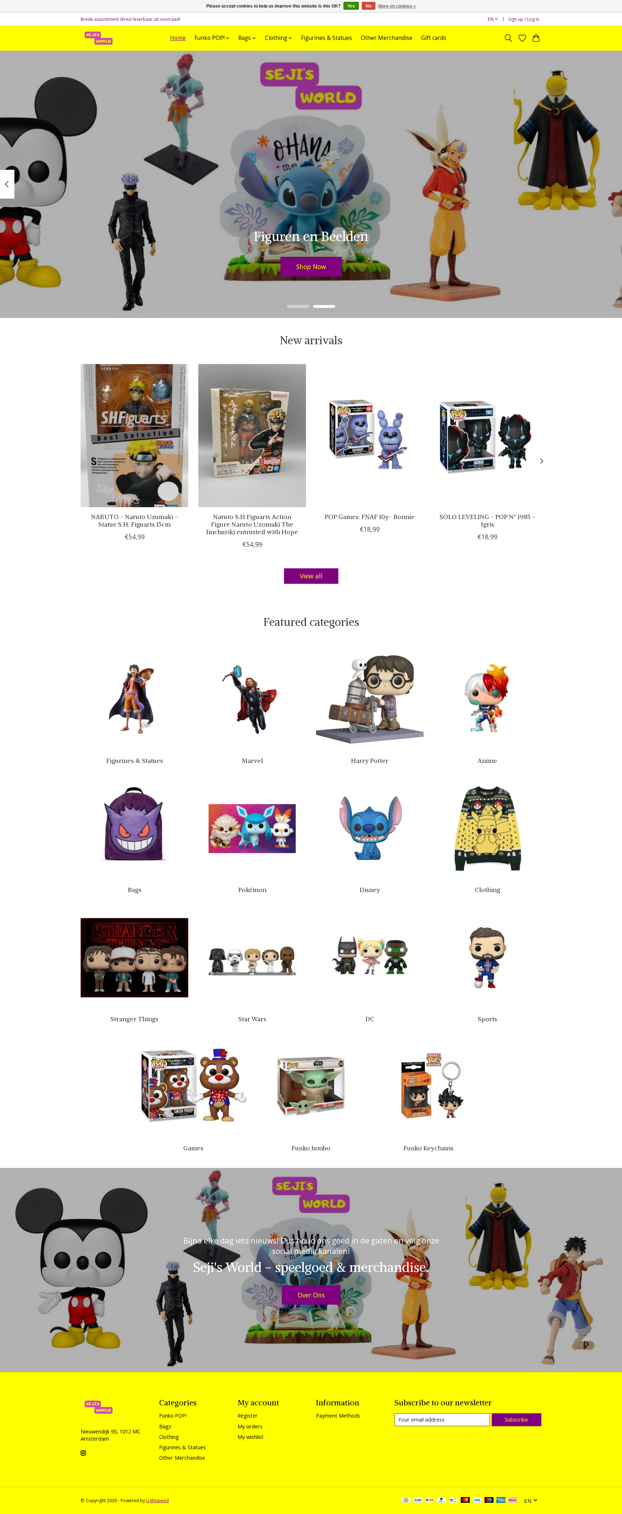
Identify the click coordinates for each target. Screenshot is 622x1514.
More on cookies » (397, 6)
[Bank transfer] (418, 1500)
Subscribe (516, 1419)
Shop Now (311, 266)
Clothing (487, 890)
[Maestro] (489, 1500)
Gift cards (433, 38)
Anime (487, 761)
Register (248, 1415)
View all (311, 576)
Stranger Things (134, 1019)
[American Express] (501, 1500)
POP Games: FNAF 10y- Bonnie (370, 516)
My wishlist (250, 1436)
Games (193, 1148)
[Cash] (405, 1500)
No (368, 6)
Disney (370, 890)
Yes (351, 6)
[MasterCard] (465, 1500)
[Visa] (477, 1500)
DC (369, 1019)
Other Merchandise (387, 38)
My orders (250, 1426)
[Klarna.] (512, 1500)
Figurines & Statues (326, 38)
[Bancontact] (453, 1500)
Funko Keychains (429, 1148)
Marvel (252, 761)
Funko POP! (172, 1415)
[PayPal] (441, 1500)
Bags (134, 890)
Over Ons (311, 1295)
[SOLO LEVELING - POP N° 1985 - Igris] (487, 435)
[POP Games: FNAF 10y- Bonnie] (370, 435)
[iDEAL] (429, 1500)
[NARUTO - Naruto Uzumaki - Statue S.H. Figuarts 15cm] (134, 435)
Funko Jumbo (311, 1148)
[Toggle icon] (508, 38)
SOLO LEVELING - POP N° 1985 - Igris (487, 520)
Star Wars (252, 1019)
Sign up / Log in (523, 19)
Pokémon (252, 890)
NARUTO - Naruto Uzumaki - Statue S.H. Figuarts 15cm (134, 520)
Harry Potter (369, 761)
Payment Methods (338, 1415)
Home (178, 38)
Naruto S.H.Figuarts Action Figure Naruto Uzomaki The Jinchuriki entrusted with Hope (252, 524)
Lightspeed (157, 1500)
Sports (487, 1019)
